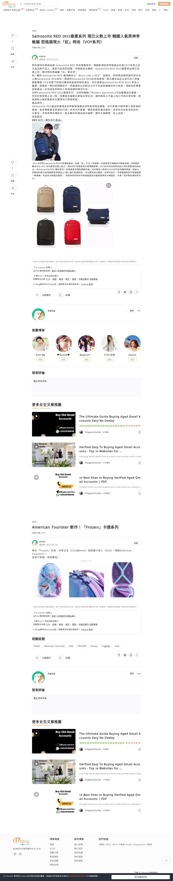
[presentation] (32, 344)
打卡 (48, 279)
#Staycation (139, 844)
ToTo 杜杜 (109, 354)
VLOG (106, 9)
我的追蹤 (78, 856)
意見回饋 (54, 860)
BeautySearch (86, 354)
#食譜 (122, 844)
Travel (36, 645)
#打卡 (115, 844)
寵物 (154, 9)
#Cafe (129, 844)
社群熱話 (30, 9)
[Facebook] (12, 195)
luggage (106, 645)
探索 (62, 9)
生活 (147, 9)
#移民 (149, 844)
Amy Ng (40, 354)
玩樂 (134, 9)
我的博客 (78, 860)
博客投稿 (54, 864)
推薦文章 (71, 9)
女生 (127, 9)
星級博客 (82, 9)
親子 (140, 9)
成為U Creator (47, 9)
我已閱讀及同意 (140, 877)
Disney (94, 645)
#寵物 (101, 844)
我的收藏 (78, 852)
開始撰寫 (164, 3)
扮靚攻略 (83, 279)
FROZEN (82, 645)
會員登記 (151, 3)
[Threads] (12, 209)
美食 (113, 9)
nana (42, 56)
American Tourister (54, 645)
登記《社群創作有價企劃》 (64, 270)
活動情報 (93, 279)
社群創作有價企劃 (11, 9)
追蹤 (136, 57)
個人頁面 (78, 844)
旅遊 (120, 9)
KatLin (132, 354)
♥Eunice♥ (63, 354)
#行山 (108, 844)
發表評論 (40, 380)
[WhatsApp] (12, 202)
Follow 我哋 (87, 284)
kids (71, 645)
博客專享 (93, 9)
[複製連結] (12, 216)
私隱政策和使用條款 (77, 876)
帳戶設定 (78, 848)
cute (117, 645)
